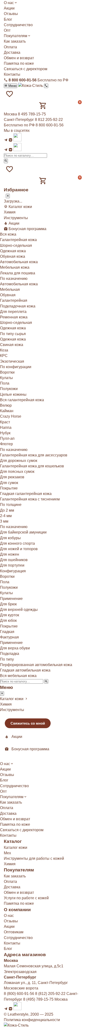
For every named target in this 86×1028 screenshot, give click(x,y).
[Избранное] (9, 94)
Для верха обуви (15, 648)
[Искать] (6, 161)
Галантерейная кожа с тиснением (30, 499)
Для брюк (8, 604)
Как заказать (15, 41)
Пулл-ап (7, 438)
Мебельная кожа (14, 267)
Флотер (6, 444)
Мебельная (10, 289)
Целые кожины (13, 394)
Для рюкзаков (12, 477)
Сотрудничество (18, 25)
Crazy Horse (10, 416)
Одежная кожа (13, 251)
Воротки (7, 372)
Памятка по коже (19, 63)
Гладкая (7, 632)
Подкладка (9, 654)
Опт (7, 30)
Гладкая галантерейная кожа (26, 494)
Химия (10, 212)
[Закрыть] (8, 196)
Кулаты (6, 378)
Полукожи (9, 389)
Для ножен (9, 554)
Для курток (9, 615)
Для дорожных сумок (18, 461)
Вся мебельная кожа (18, 676)
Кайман (6, 411)
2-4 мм (6, 516)
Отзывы (11, 14)
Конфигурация (13, 571)
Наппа (5, 427)
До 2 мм (7, 510)
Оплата (10, 47)
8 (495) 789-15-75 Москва (45, 999)
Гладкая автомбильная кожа (25, 670)
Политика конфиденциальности (32, 1020)
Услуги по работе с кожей (26, 898)
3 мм (4, 521)
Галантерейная (13, 300)
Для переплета (13, 312)
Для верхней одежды (19, 610)
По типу (7, 659)
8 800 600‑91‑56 (50, 125)
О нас (9, 3)
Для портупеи (12, 565)
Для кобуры (10, 538)
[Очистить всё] (4, 197)
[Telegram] (6, 140)
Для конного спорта (17, 543)
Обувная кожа (12, 256)
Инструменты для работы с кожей (34, 858)
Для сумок (9, 483)
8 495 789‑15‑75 (32, 114)
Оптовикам (13, 932)
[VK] (10, 140)
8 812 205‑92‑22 (49, 120)
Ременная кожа (13, 317)
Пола (4, 383)
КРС (4, 356)
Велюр (6, 405)
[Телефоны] (46, 86)
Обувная (8, 295)
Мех (7, 853)
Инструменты (16, 218)
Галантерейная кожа (18, 240)
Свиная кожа (11, 345)
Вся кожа (8, 234)
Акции (9, 8)
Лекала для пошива (17, 273)
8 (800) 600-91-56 (19, 994)
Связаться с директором (25, 69)
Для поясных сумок (17, 472)
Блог (8, 19)
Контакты (12, 74)
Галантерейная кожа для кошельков (32, 466)
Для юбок (8, 620)
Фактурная (9, 637)
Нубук (5, 433)
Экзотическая (12, 361)
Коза (4, 350)
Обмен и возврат (19, 58)
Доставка (12, 52)
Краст (5, 422)
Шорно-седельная (16, 245)
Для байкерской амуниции (23, 532)
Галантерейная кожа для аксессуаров (33, 455)
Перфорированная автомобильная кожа (36, 665)
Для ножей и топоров (19, 549)
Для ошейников (14, 560)
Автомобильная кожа (19, 262)
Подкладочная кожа (17, 306)
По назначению (13, 527)
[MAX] (17, 140)
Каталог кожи (15, 847)
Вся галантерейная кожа (22, 400)
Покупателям (15, 36)
